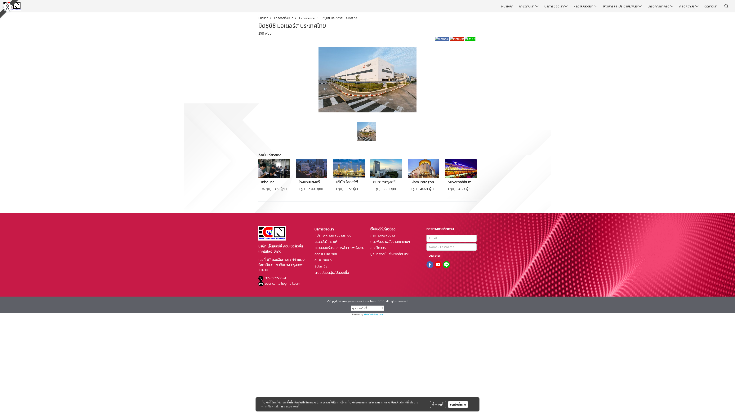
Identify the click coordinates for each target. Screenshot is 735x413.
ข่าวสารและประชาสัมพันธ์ (621, 6)
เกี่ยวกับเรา (527, 6)
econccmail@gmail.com (282, 283)
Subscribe (434, 256)
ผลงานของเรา (583, 6)
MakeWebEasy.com (373, 314)
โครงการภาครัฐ (659, 6)
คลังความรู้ (687, 6)
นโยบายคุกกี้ (292, 406)
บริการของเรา (554, 6)
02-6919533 (273, 278)
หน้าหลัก (507, 6)
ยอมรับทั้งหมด (458, 404)
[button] (726, 6)
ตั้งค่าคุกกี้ (437, 404)
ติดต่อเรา (711, 6)
